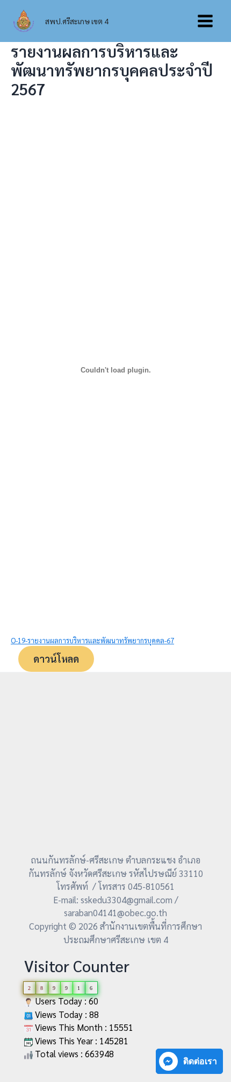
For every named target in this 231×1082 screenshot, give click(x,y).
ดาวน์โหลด (56, 658)
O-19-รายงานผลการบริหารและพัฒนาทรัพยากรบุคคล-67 (92, 640)
